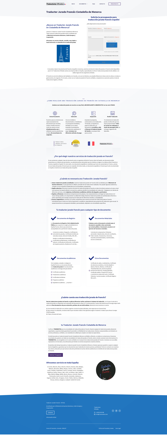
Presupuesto (114, 3)
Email (107, 28)
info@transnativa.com (52, 129)
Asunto (89, 37)
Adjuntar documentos (111, 37)
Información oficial (51, 417)
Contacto (102, 3)
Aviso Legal (118, 428)
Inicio (73, 3)
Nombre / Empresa (95, 28)
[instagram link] (113, 411)
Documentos (82, 3)
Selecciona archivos (112, 45)
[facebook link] (120, 411)
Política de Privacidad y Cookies (106, 428)
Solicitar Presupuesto (55, 355)
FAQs (93, 3)
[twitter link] (116, 411)
